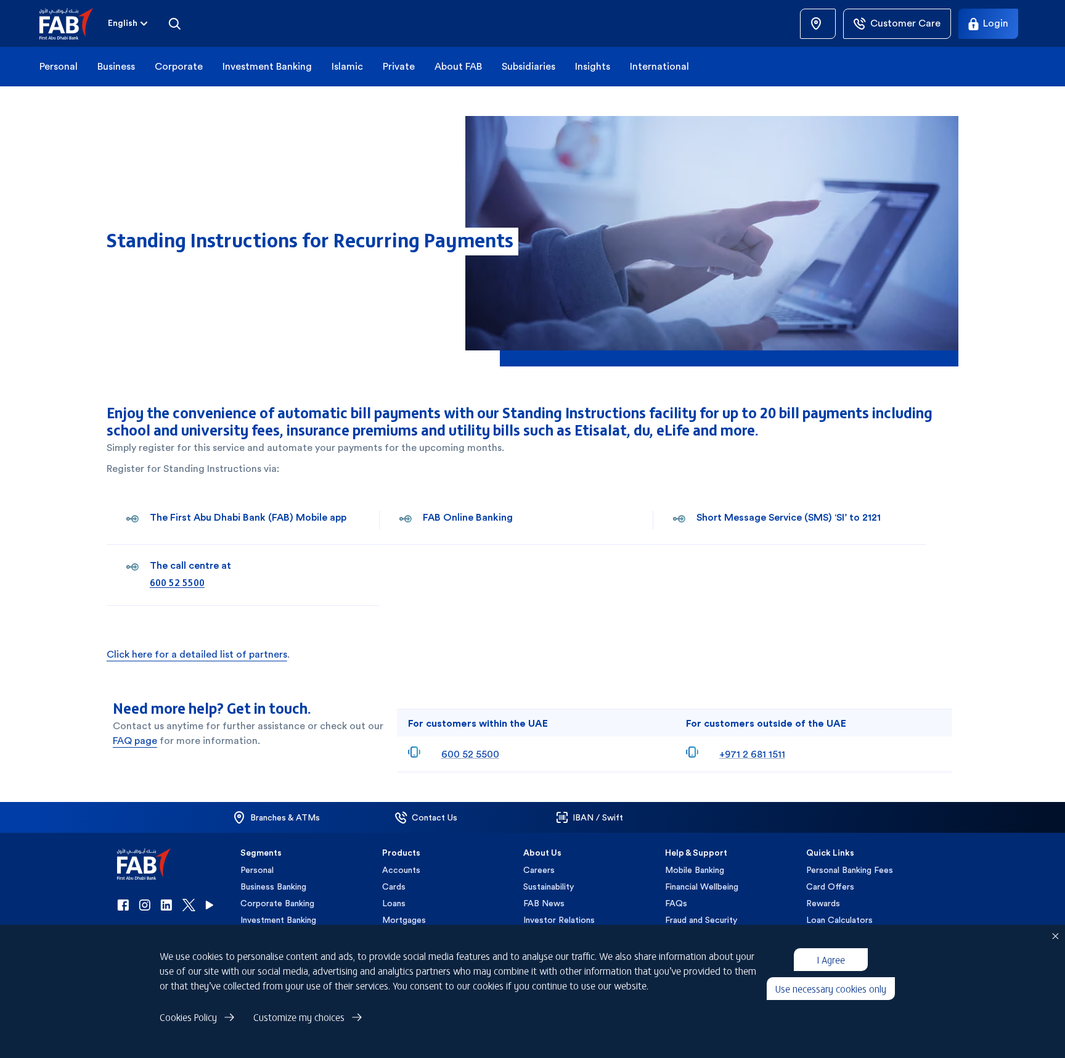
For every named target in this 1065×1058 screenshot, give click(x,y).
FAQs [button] (676, 903)
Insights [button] (592, 66)
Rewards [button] (823, 903)
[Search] (174, 23)
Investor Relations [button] (559, 920)
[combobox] (129, 23)
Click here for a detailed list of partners (197, 654)
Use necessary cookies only (830, 988)
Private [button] (399, 66)
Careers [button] (539, 870)
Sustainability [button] (548, 886)
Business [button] (116, 66)
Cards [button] (394, 886)
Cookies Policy (188, 1016)
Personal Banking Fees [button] (849, 870)
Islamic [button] (347, 66)
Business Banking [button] (273, 886)
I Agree (831, 959)
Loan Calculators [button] (839, 920)
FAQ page (135, 740)
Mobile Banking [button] (694, 870)
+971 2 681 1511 (752, 754)
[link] (818, 24)
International (659, 66)
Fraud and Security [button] (701, 920)
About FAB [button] (458, 66)
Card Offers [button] (830, 886)
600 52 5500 (177, 582)
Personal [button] (58, 66)
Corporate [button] (179, 66)
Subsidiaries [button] (528, 66)
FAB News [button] (544, 903)
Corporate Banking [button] (277, 903)
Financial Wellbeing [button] (701, 886)
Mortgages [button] (404, 920)
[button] (73, 23)
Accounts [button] (401, 870)
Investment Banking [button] (267, 66)
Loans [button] (394, 903)
